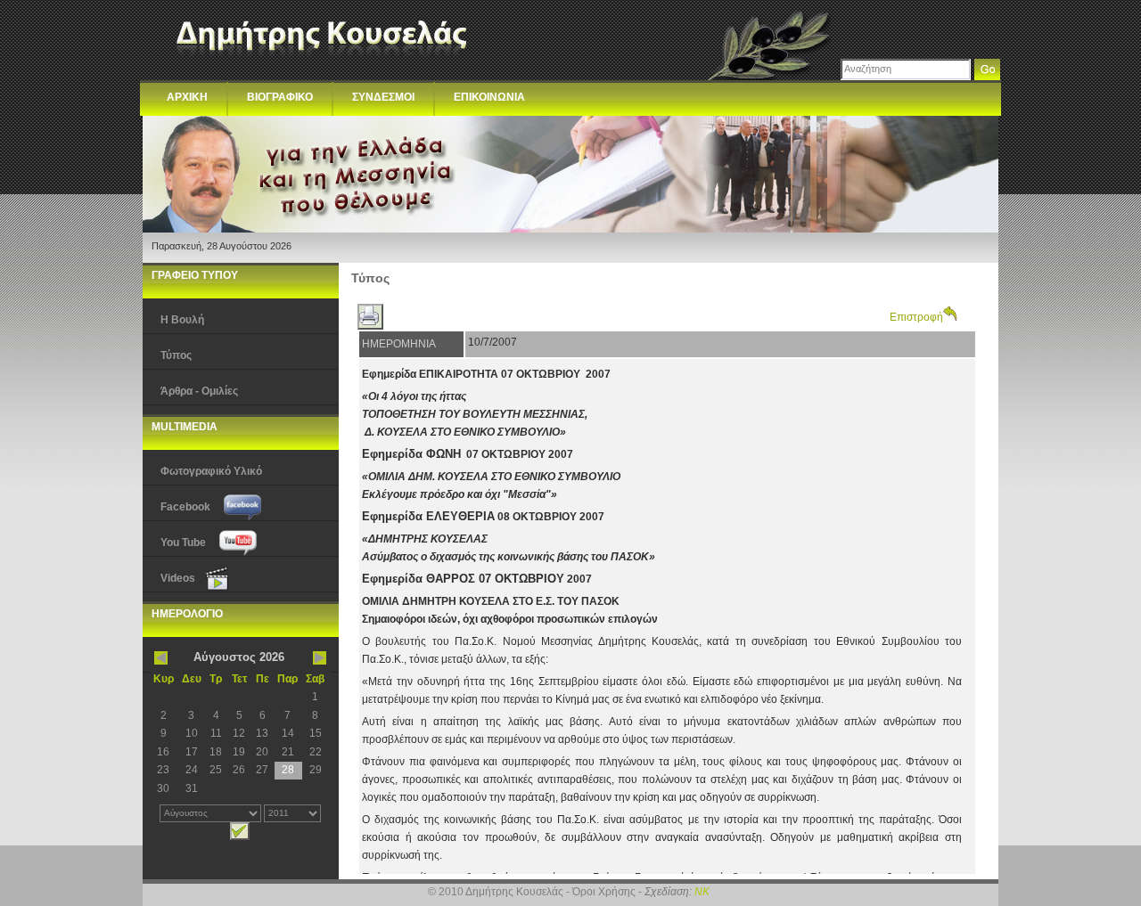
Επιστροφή (916, 317)
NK (702, 892)
